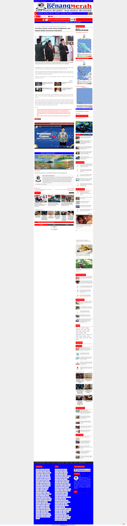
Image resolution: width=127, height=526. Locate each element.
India (65, 484)
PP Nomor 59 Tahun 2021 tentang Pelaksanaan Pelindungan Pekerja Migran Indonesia (85, 291)
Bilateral (46, 472)
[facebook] (40, 1)
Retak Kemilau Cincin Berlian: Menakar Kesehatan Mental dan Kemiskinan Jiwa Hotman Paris (53, 115)
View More (71, 192)
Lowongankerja (47, 482)
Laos (59, 492)
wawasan (37, 518)
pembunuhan (48, 510)
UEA (67, 515)
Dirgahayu (38, 474)
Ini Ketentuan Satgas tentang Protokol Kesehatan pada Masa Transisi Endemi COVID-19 (86, 368)
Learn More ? (76, 489)
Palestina (64, 502)
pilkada (45, 513)
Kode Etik (48, 462)
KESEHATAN (63, 13)
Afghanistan (57, 469)
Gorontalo (78, 329)
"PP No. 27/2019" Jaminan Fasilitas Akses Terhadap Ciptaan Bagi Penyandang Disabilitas (85, 452)
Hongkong (61, 484)
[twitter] (41, 1)
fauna (41, 500)
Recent (78, 134)
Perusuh (45, 490)
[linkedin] (45, 1)
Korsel (62, 490)
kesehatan (43, 505)
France (56, 482)
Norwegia (66, 500)
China (68, 477)
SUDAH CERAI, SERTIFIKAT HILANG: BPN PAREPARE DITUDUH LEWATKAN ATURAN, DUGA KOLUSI (53, 112)
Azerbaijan (61, 474)
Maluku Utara (78, 334)
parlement (43, 510)
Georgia (64, 482)
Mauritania (65, 495)
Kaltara (84, 331)
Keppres (48, 479)
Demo (50, 472)
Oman (56, 502)
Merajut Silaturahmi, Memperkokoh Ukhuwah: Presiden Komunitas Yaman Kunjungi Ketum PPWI (54, 109)
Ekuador (65, 479)
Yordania (56, 518)
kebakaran (48, 503)
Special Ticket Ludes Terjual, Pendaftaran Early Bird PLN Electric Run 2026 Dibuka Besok (53, 110)
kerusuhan (38, 505)
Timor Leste (57, 515)
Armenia (61, 472)
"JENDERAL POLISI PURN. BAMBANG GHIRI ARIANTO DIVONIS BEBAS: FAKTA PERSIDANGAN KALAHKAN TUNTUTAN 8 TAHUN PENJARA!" (55, 16)
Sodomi (37, 495)
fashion (37, 500)
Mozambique (68, 497)
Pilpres (44, 492)
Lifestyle (41, 482)
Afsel (62, 469)
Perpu (41, 490)
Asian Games (47, 469)
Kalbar (80, 331)
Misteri (37, 484)
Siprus (56, 510)
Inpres (41, 477)
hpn (37, 502)
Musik (44, 484)
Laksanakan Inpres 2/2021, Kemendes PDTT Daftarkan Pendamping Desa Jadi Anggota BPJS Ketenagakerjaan (86, 179)
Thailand (64, 513)
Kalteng (87, 331)
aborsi (49, 497)
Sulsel (81, 336)
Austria (56, 474)
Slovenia (60, 510)
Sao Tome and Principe (59, 508)
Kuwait (56, 492)
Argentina (57, 472)
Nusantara (48, 484)
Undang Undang (43, 497)
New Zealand (57, 500)
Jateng (88, 329)
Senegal (65, 508)
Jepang (69, 485)
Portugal (56, 505)
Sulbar (77, 336)
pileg (42, 513)
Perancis (62, 503)
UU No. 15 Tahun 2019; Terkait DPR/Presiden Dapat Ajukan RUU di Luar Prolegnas (86, 447)
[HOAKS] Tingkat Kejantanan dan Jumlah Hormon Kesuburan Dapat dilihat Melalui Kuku (85, 417)
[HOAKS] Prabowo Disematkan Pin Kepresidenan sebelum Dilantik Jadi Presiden (85, 422)
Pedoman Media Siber (81, 462)
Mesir (60, 497)
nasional (80, 16)
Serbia (69, 508)
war (45, 516)
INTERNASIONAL (40, 13)
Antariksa (42, 469)
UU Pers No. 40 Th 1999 (60, 462)
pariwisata (38, 510)
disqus (54, 224)
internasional (44, 502)
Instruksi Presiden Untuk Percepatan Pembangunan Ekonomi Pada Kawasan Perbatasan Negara (86, 184)
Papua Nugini (57, 503)
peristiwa (38, 513)
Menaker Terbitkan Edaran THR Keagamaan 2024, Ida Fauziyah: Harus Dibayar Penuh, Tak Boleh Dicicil (86, 349)
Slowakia (64, 510)
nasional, (47, 32)
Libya (66, 492)
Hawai (67, 482)
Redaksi (67, 462)
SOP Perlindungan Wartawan (40, 462)
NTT (85, 334)
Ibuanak (37, 477)
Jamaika (65, 485)
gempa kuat (45, 500)
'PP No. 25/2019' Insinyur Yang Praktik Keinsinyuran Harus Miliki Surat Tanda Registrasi (86, 457)
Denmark (61, 479)
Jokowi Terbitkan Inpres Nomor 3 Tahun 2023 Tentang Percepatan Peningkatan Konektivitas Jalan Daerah (86, 165)
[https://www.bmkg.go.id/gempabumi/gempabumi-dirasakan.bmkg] (84, 73)
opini (44, 508)
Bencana (37, 472)
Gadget (48, 474)
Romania (66, 505)
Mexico (64, 497)
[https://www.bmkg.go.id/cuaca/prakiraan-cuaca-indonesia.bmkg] (84, 127)
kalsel (90, 337)
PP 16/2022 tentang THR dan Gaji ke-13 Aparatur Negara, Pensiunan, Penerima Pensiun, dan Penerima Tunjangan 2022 (86, 282)
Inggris (68, 484)
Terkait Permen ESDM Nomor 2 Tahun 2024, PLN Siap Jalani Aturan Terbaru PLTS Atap (85, 303)
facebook (67, 224)
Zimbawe (64, 518)
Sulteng (84, 336)
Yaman (69, 516)
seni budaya (43, 515)
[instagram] (43, 1)
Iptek (37, 479)
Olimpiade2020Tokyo (39, 485)
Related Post (37, 192)
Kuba (69, 490)
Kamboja (66, 487)
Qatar (61, 505)
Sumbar (80, 337)
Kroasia (65, 490)
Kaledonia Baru (61, 487)
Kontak (75, 462)
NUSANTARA (46, 13)
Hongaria (56, 484)
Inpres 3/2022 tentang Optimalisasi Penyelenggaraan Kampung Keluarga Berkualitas (86, 170)
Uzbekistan (61, 516)
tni (39, 516)
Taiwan (56, 513)
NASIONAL (51, 13)
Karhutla (40, 479)
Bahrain (65, 474)
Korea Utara (57, 490)
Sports (47, 495)
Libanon (63, 492)
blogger (41, 224)
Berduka (41, 472)
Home (36, 26)
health (50, 500)
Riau (91, 334)
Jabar (82, 329)
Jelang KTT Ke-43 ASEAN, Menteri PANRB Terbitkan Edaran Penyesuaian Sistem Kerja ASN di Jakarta (86, 363)
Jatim (77, 331)
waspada (48, 516)
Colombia (56, 479)
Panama (68, 502)
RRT (63, 505)
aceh (87, 337)
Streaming (38, 497)
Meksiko (56, 497)
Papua (88, 334)
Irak (56, 485)
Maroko (60, 495)
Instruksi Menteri (47, 477)
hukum (40, 502)
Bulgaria (60, 477)
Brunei (56, 477)
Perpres (37, 490)
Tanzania (60, 513)
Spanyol (68, 510)
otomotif (48, 508)
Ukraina (56, 516)
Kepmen (45, 479)
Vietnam (65, 516)
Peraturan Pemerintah (44, 487)
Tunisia (62, 515)
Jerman (56, 487)
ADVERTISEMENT (69, 13)
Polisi (48, 492)
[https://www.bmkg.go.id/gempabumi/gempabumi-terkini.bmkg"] (84, 45)
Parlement (57, 13)
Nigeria (62, 500)
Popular (84, 134)
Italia (62, 485)
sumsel (77, 339)
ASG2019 (37, 469)
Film (45, 474)
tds (36, 516)
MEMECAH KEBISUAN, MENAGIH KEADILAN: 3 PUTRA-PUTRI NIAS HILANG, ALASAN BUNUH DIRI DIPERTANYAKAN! (86, 152)
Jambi (85, 329)
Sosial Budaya (42, 495)
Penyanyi (37, 487)
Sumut (84, 337)
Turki (65, 515)
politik (49, 513)
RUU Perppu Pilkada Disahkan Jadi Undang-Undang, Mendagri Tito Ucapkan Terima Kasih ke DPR (85, 442)
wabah (42, 516)
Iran (58, 485)
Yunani (61, 518)
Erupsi (42, 474)
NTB (82, 334)
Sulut (77, 337)
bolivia (68, 518)
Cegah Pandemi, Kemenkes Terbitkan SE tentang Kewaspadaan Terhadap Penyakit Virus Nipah (86, 358)
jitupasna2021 (38, 503)
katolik (43, 503)
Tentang (71, 462)
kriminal (47, 505)
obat (41, 508)
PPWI (45, 485)
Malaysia (56, 495)
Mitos (41, 484)
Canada (64, 477)
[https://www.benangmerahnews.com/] (82, 470)
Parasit (48, 485)
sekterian (38, 515)
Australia (65, 472)
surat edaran (48, 515)
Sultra (88, 336)
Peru (66, 503)
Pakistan (59, 502)
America (65, 469)
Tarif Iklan (53, 462)
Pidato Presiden (39, 492)
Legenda (37, 482)
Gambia (60, 482)
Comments (90, 134)
